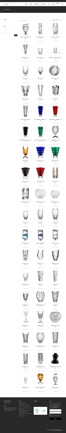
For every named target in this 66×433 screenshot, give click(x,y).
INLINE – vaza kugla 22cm (55, 78)
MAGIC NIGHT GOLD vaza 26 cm (40, 304)
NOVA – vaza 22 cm (55, 98)
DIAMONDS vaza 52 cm (25, 325)
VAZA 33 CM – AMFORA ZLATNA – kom (25, 37)
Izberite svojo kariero (7, 403)
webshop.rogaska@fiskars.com (23, 412)
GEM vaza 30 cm (55, 304)
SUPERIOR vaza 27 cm (40, 263)
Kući (4, 9)
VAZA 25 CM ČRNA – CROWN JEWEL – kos (25, 140)
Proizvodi (7, 9)
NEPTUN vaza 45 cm (25, 160)
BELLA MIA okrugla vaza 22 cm (40, 201)
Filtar (15, 35)
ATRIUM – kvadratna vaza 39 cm (25, 119)
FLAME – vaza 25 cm (25, 78)
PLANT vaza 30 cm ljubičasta (40, 243)
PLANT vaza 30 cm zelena (25, 243)
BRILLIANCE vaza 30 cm (55, 346)
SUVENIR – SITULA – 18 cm (40, 57)
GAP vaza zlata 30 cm (55, 181)
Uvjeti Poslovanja (47, 429)
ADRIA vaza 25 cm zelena (55, 160)
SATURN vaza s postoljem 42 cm (40, 387)
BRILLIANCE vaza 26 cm (25, 366)
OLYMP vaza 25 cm (40, 222)
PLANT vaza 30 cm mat (55, 243)
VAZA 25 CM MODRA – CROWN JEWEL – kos (40, 119)
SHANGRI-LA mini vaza (25, 284)
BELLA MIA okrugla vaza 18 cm (55, 201)
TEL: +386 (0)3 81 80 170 (27, 406)
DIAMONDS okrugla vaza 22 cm (55, 325)
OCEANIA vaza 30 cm (25, 304)
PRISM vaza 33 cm (55, 284)
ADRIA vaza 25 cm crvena (40, 181)
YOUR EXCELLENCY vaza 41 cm (55, 140)
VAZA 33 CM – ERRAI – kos (25, 57)
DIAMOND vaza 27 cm (26, 346)
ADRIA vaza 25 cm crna (25, 181)
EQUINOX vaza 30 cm (25, 263)
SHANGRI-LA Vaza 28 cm (55, 263)
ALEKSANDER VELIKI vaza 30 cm (40, 366)
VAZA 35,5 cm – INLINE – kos (55, 37)
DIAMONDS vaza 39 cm (40, 325)
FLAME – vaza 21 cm (40, 78)
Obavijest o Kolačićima (54, 429)
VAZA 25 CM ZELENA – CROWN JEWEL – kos (40, 140)
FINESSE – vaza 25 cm (25, 98)
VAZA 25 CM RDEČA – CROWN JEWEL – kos (55, 119)
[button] (25, 41)
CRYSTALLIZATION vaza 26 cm (25, 201)
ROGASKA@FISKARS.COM (21, 406)
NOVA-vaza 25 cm (40, 98)
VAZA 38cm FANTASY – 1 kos (40, 37)
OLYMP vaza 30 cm (55, 222)
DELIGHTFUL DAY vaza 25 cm (40, 346)
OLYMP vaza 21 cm (25, 222)
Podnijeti (55, 418)
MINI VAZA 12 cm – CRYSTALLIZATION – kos (55, 57)
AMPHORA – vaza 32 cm (55, 387)
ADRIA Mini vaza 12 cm (25, 387)
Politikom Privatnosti (57, 415)
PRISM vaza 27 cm (40, 284)
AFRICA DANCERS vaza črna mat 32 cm (55, 366)
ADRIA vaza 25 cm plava (40, 160)
